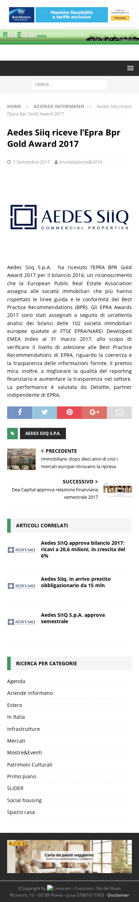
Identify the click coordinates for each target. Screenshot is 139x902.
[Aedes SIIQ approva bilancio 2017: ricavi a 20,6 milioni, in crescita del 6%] (21, 550)
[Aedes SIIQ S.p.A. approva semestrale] (21, 622)
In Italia (16, 716)
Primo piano (21, 776)
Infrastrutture (23, 729)
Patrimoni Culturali (29, 764)
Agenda (16, 681)
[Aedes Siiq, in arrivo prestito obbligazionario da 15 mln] (21, 586)
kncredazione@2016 (81, 162)
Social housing (24, 800)
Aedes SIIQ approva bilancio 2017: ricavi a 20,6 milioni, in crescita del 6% (83, 549)
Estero (14, 705)
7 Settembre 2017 (31, 162)
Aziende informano (30, 693)
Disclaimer (118, 895)
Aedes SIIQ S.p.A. (43, 433)
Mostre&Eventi (24, 752)
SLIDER (15, 788)
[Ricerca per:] (69, 84)
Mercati (16, 740)
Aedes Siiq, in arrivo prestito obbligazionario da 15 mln (76, 582)
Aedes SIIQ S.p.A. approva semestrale (73, 618)
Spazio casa (21, 812)
